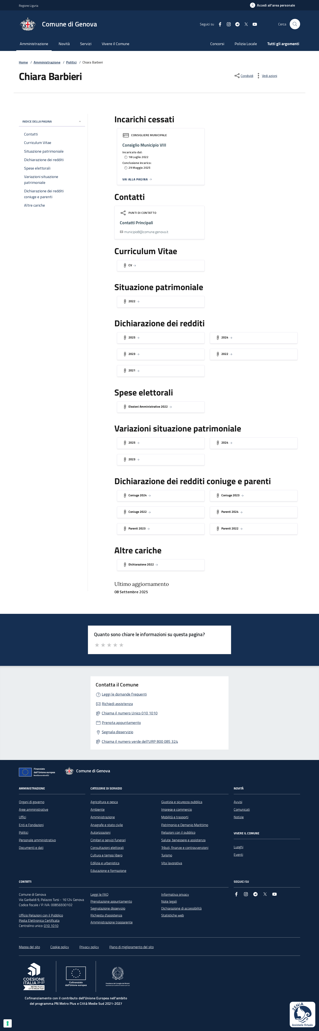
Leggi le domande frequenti (124, 694)
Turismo (166, 855)
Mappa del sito (29, 946)
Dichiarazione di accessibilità (181, 908)
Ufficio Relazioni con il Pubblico (41, 915)
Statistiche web (172, 915)
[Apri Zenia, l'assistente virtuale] (302, 1015)
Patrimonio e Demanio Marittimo (184, 824)
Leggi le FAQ (99, 894)
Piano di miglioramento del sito (131, 946)
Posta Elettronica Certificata (39, 920)
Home (23, 62)
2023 (131, 353)
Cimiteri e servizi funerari (108, 840)
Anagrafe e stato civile (106, 824)
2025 (131, 337)
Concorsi (217, 44)
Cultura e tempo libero (106, 855)
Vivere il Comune (115, 44)
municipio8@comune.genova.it (146, 231)
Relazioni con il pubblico (178, 832)
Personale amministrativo (37, 840)
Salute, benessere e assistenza (183, 840)
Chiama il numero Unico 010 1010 (130, 713)
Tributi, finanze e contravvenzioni (184, 847)
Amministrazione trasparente (111, 922)
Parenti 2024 (229, 511)
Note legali (169, 901)
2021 (131, 370)
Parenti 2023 (137, 528)
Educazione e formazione (108, 870)
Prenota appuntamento (121, 722)
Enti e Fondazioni (31, 824)
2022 (131, 301)
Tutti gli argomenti (283, 44)
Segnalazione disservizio (107, 908)
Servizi (85, 44)
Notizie (239, 817)
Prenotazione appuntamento (111, 901)
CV (130, 265)
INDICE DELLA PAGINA (37, 121)
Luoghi (238, 847)
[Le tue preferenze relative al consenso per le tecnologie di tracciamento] (7, 1023)
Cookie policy (59, 946)
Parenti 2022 (229, 528)
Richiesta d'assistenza (106, 915)
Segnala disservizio (117, 732)
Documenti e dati (31, 847)
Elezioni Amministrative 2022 (148, 406)
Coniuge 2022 (137, 511)
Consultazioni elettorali (107, 847)
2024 (224, 337)
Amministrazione (34, 44)
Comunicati (242, 809)
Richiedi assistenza (117, 704)
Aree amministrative (33, 809)
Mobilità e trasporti (174, 817)
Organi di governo (31, 801)
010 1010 (51, 925)
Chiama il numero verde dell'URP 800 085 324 (140, 741)
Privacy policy (89, 946)
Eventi (238, 854)
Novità (64, 44)
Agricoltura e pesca (104, 801)
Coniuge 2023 (230, 495)
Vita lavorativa (171, 863)
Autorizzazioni (100, 832)
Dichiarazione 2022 (141, 564)
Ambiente (97, 809)
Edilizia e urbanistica (104, 863)
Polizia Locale (246, 44)
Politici (71, 62)
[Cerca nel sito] (295, 24)
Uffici (22, 817)
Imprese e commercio (176, 809)
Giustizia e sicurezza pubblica (181, 801)
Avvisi (238, 801)
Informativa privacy (175, 894)
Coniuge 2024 (137, 495)
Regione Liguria (28, 5)
